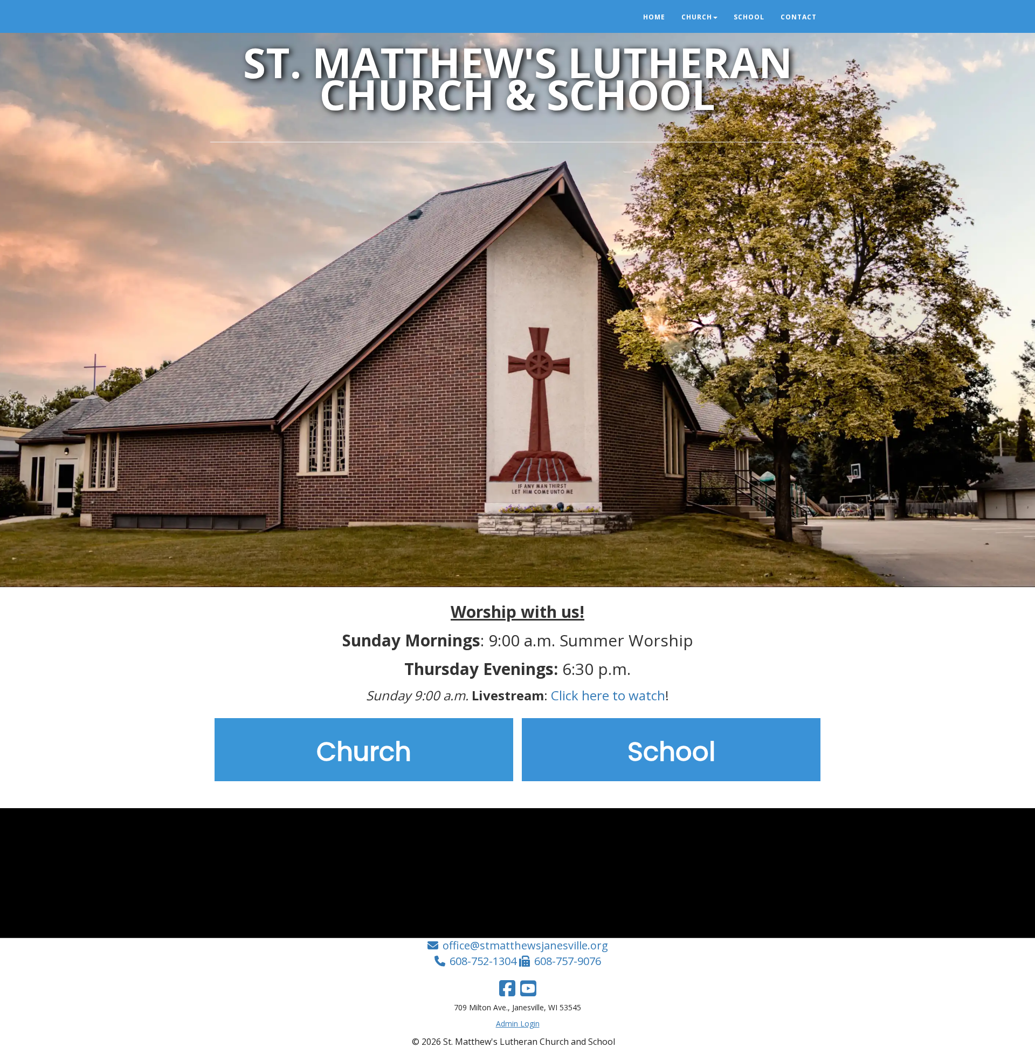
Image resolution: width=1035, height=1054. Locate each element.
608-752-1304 (483, 961)
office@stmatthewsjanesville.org (525, 945)
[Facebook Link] (507, 988)
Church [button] (696, 17)
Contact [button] (799, 17)
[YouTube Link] (528, 988)
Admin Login (518, 1023)
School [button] (749, 17)
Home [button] (654, 17)
